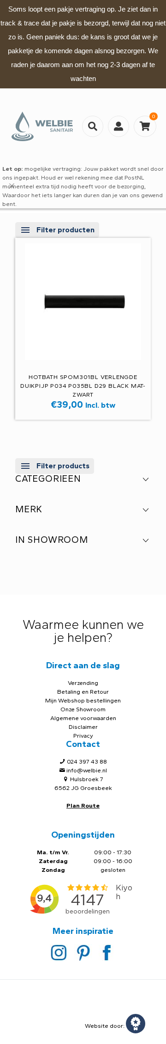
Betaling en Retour (83, 691)
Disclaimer (83, 726)
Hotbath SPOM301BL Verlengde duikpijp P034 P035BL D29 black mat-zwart (83, 385)
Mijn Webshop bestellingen (83, 700)
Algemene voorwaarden (83, 718)
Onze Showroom (83, 709)
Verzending (83, 682)
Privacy (83, 735)
